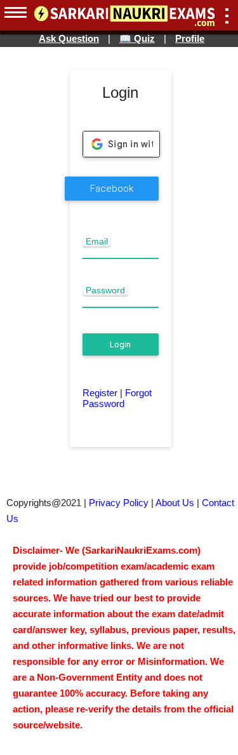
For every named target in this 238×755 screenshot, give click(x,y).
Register (100, 392)
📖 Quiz (137, 38)
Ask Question (69, 38)
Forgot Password (117, 398)
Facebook (111, 188)
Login (120, 344)
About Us (174, 502)
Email (97, 241)
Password (105, 290)
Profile (189, 38)
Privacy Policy (119, 502)
